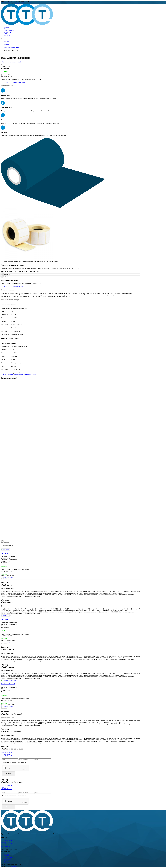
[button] (1, 542)
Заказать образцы (18, 286)
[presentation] (1, 540)
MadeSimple (14, 866)
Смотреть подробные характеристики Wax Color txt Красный (19, 374)
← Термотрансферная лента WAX (11, 62)
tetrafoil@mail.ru (30, 3)
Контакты (7, 35)
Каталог (6, 29)
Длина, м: (4, 276)
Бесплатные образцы (19, 82)
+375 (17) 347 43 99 (6, 3)
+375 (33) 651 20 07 (19, 3)
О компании (7, 32)
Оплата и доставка (9, 30)
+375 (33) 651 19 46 (6, 755)
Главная (6, 27)
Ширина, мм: (5, 274)
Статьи (6, 33)
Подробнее (4, 578)
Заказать (6, 82)
